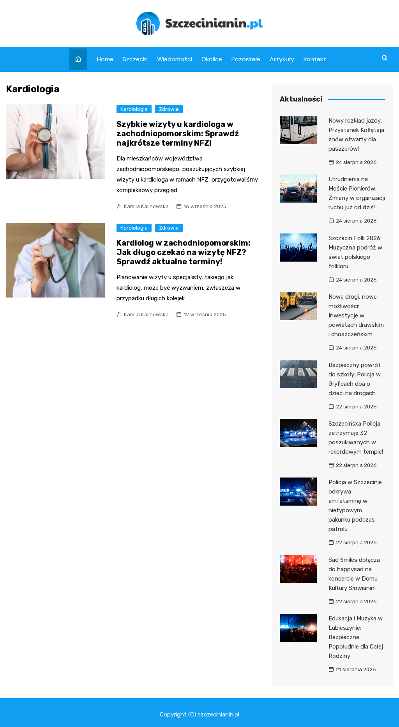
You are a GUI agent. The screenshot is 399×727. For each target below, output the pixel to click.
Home (105, 59)
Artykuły (282, 59)
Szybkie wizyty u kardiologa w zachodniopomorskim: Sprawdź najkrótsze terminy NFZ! (178, 133)
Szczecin (135, 59)
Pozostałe (245, 59)
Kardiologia (134, 109)
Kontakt (315, 59)
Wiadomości (174, 59)
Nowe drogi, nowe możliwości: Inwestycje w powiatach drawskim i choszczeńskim (356, 315)
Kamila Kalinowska (146, 206)
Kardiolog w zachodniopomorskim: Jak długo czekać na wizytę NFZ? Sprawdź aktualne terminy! (184, 252)
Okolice (211, 59)
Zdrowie (169, 109)
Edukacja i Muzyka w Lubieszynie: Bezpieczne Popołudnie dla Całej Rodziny (355, 637)
